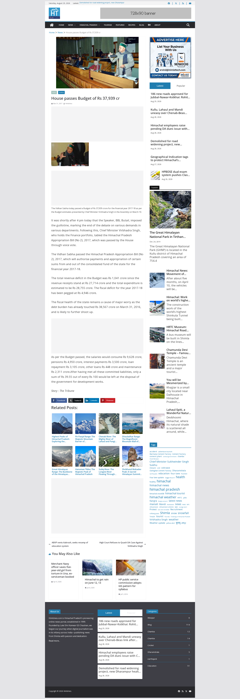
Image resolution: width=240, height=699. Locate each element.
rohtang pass (154, 514)
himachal (164, 481)
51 (188, 666)
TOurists (167, 517)
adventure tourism (165, 452)
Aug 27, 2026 (156, 164)
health (180, 477)
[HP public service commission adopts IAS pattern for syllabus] (131, 561)
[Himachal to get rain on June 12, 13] (97, 561)
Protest (153, 509)
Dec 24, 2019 (155, 241)
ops (176, 507)
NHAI (184, 504)
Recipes (131, 25)
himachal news (159, 485)
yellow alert (170, 523)
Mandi (162, 504)
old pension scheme (166, 507)
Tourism (108, 25)
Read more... (54, 640)
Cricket (151, 645)
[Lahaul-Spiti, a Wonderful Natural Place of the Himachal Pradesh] (157, 421)
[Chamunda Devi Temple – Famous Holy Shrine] (157, 361)
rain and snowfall (163, 510)
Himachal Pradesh (88, 25)
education (164, 473)
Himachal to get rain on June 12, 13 (96, 581)
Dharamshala (179, 470)
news (178, 504)
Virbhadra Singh (159, 519)
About (157, 25)
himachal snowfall (157, 493)
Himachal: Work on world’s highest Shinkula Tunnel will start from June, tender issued (178, 298)
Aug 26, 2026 (167, 179)
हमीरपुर (184, 523)
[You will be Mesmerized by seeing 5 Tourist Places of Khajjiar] (157, 391)
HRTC (179, 498)
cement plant (156, 456)
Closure (153, 468)
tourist (159, 516)
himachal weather (163, 497)
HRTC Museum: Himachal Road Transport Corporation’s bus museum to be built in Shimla (178, 328)
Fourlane (184, 474)
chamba (181, 456)
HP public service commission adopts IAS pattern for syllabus (130, 584)
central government (169, 456)
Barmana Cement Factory (160, 454)
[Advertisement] (97, 123)
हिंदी (149, 25)
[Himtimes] (52, 25)
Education (152, 666)
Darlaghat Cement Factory (160, 471)
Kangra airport (163, 501)
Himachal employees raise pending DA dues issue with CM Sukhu (169, 127)
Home (61, 25)
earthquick (152, 659)
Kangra (153, 500)
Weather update (157, 523)
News (70, 25)
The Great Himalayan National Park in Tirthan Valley (166, 234)
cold (158, 468)
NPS (188, 504)
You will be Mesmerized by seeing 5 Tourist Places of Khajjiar (177, 381)
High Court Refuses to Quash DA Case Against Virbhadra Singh (121, 544)
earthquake (153, 474)
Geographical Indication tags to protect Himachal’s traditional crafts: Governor (169, 158)
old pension (154, 507)
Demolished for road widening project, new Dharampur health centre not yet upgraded (101, 4)
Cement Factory (179, 454)
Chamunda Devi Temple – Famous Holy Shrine (178, 351)
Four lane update (157, 477)
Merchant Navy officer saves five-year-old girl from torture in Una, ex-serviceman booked (62, 570)
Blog (141, 25)
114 (188, 624)
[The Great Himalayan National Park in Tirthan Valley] (170, 209)
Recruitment (176, 509)
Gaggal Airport (170, 478)
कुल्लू (178, 522)
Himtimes (68, 103)
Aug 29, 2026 (156, 101)
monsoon (170, 505)
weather (174, 519)
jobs (185, 498)
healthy (153, 482)
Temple (152, 517)
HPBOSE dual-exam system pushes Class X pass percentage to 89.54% (175, 173)
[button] (74, 25)
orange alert (183, 507)
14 (188, 638)
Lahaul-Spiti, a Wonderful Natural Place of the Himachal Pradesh (178, 411)
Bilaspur (151, 618)
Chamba (151, 631)
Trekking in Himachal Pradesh (180, 517)
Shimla (61, 92)
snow (174, 513)
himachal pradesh (165, 489)
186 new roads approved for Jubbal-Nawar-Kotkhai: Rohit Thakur (169, 95)
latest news (175, 500)
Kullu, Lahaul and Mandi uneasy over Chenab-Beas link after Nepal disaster (168, 111)
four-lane (175, 473)
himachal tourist (175, 493)
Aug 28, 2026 (156, 117)
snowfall (183, 513)
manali (154, 504)
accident (153, 451)
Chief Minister (154, 459)
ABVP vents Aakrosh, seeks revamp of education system (70, 544)
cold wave (165, 468)
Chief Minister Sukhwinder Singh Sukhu (169, 463)
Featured (120, 25)
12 (188, 631)
